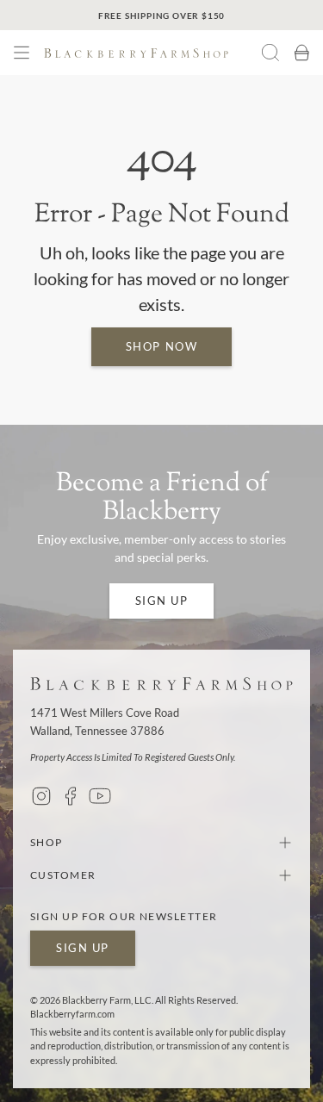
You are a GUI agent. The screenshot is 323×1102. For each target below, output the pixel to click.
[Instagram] (41, 796)
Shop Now (161, 346)
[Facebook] (70, 796)
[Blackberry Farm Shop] (152, 53)
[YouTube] (100, 796)
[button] (21, 52)
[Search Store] (270, 52)
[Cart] (301, 52)
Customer (63, 875)
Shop (46, 842)
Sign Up (162, 600)
